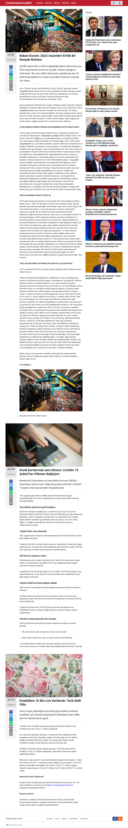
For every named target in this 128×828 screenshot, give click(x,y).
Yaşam (73, 3)
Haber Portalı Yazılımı (15, 825)
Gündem (39, 3)
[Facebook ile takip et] (115, 819)
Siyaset (57, 3)
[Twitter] (11, 70)
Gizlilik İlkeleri (73, 819)
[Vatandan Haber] (19, 3)
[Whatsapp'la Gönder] (11, 78)
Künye (57, 819)
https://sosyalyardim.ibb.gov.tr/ (60, 785)
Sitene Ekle (83, 819)
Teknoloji (65, 3)
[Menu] (114, 3)
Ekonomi (48, 3)
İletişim (64, 819)
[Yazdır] (11, 85)
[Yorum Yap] (11, 89)
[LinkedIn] (11, 74)
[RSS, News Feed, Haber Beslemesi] (120, 819)
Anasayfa (50, 819)
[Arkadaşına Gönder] (11, 81)
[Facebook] (11, 66)
